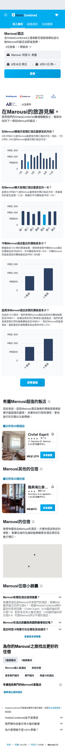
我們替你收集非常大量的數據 (22, 724)
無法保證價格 (54, 707)
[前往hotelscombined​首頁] (24, 14)
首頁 (9, 744)
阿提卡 (34, 744)
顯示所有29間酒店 (14, 426)
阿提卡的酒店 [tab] (47, 675)
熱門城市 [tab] (29, 675)
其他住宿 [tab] (36, 667)
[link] (32, 383)
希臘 (17, 744)
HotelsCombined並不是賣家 (21, 718)
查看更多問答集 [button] (32, 636)
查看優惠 (47, 455)
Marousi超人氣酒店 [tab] (15, 667)
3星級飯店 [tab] (10, 660)
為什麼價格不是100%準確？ (21, 730)
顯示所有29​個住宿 (14, 479)
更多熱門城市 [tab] (12, 675)
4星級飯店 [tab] (27, 660)
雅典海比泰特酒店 (13, 692)
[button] (5, 15)
